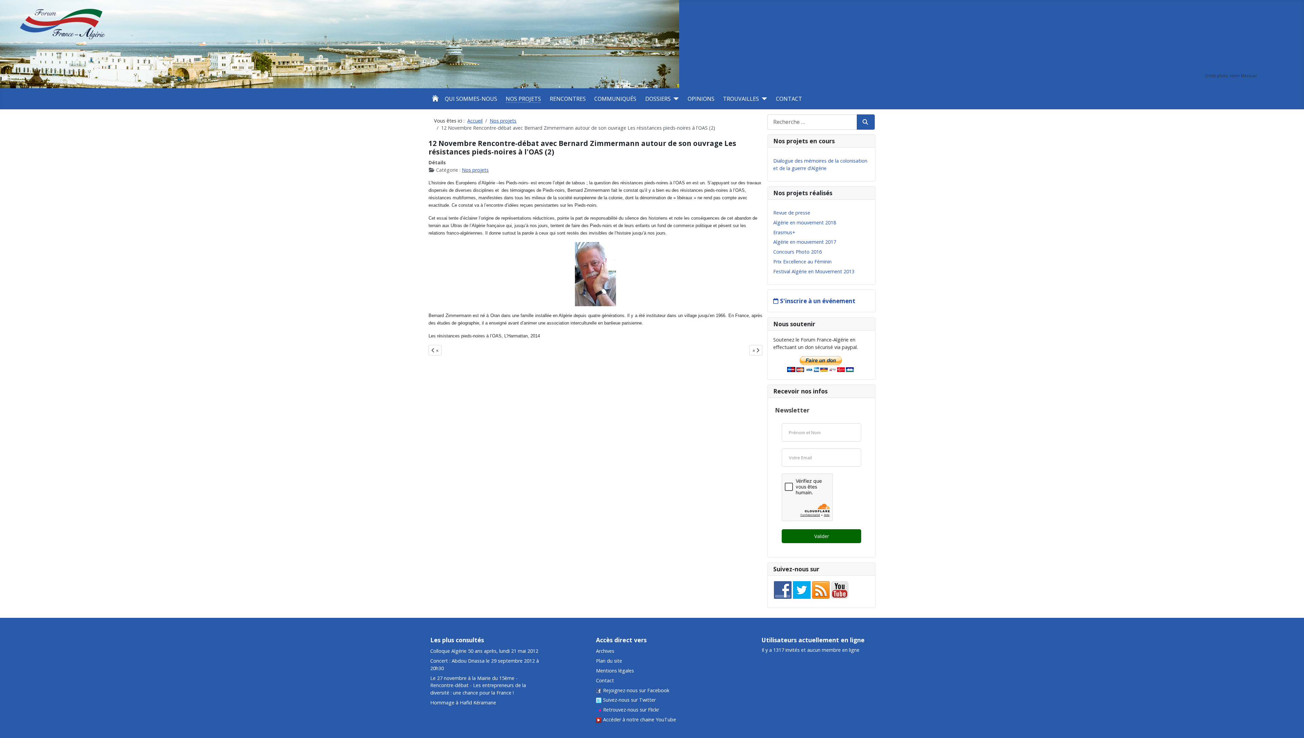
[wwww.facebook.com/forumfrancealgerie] (783, 589)
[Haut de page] (1293, 699)
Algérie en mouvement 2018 (804, 222)
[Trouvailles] (763, 99)
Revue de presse (791, 212)
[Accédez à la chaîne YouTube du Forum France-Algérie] (840, 589)
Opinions (701, 99)
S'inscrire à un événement (817, 301)
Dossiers (658, 99)
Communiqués (615, 99)
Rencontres (568, 99)
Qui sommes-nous (471, 99)
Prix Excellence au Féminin (802, 261)
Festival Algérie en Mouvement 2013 (813, 271)
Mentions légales (615, 670)
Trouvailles (741, 99)
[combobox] (812, 122)
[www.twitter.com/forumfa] (802, 589)
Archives (605, 651)
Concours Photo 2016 (797, 251)
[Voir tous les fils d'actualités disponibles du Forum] (821, 589)
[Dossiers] (675, 99)
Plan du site (609, 661)
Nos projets (523, 99)
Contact (789, 99)
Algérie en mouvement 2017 (804, 242)
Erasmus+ (784, 232)
